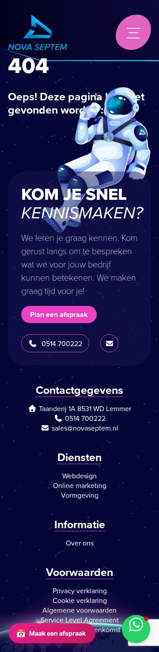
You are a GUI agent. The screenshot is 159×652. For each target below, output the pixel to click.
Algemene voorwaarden (79, 610)
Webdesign (79, 475)
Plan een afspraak (59, 314)
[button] (136, 629)
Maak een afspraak (51, 633)
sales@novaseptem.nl (85, 428)
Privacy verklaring (80, 590)
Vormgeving (79, 495)
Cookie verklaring (80, 600)
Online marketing (79, 485)
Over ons (80, 543)
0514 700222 (62, 343)
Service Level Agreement (80, 620)
